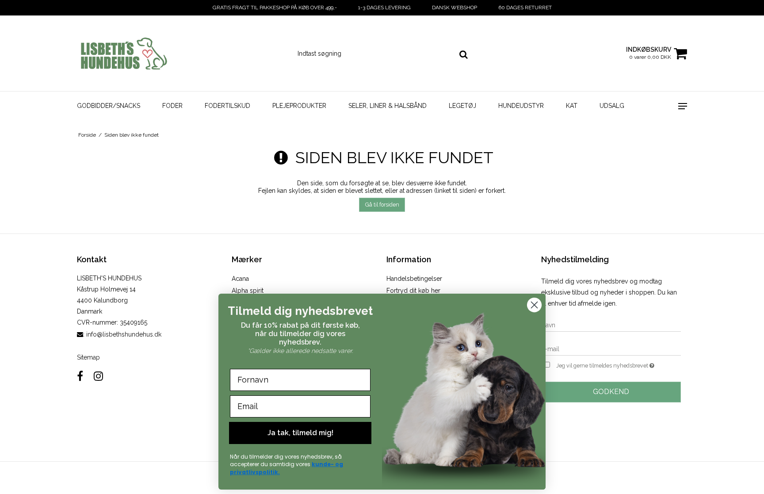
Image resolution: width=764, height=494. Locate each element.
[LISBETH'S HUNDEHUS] (124, 53)
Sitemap (88, 357)
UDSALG (612, 105)
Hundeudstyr (521, 105)
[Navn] (611, 324)
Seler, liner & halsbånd (387, 105)
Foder (172, 105)
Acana (240, 278)
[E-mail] (611, 348)
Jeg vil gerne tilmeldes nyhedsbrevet (618, 364)
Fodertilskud (227, 105)
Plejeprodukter (299, 105)
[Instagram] (98, 376)
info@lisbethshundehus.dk (123, 334)
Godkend (611, 391)
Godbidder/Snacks (108, 105)
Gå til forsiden (382, 204)
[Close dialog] (534, 305)
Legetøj (462, 105)
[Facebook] (80, 376)
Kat (571, 105)
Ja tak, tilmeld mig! (300, 433)
